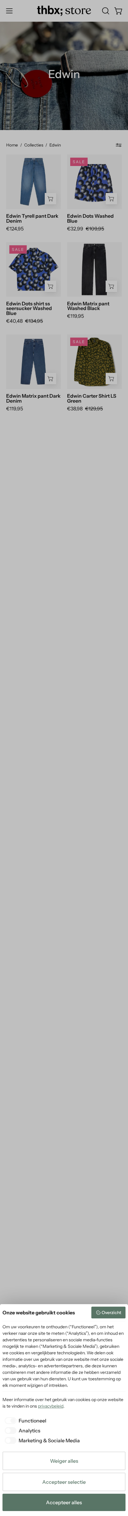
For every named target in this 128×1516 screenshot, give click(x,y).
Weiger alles (64, 1461)
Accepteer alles (64, 1502)
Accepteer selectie (64, 1482)
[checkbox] (24, 1420)
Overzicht (111, 1312)
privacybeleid (50, 1406)
